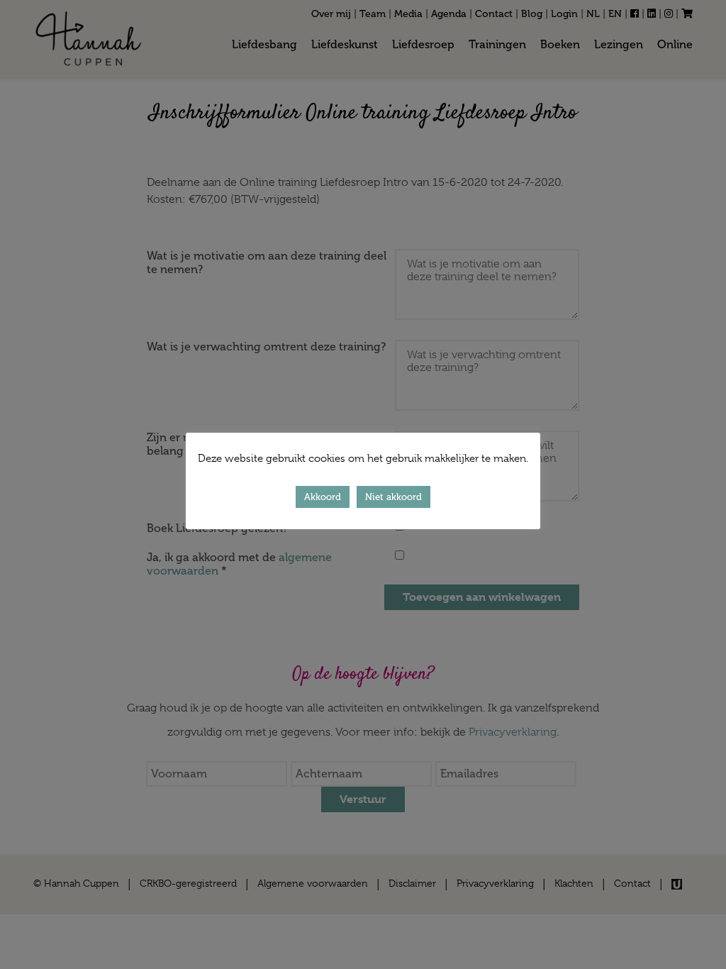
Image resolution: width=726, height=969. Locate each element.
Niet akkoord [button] (393, 497)
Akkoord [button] (322, 497)
